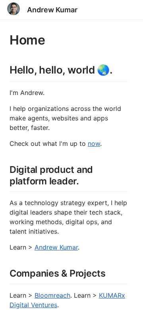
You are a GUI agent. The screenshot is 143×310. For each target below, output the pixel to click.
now (94, 143)
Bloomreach (52, 295)
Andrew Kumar (52, 10)
